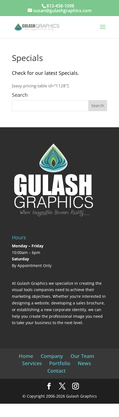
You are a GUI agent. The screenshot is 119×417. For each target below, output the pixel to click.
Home (26, 356)
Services (32, 363)
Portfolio (59, 363)
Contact (56, 370)
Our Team (82, 356)
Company (52, 356)
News (84, 363)
